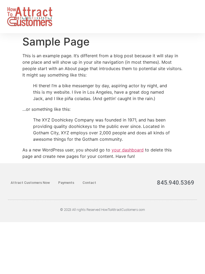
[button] (196, 16)
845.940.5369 (175, 182)
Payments (66, 183)
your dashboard (128, 150)
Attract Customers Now (30, 183)
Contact (89, 183)
